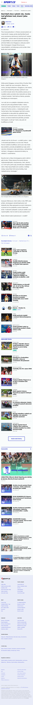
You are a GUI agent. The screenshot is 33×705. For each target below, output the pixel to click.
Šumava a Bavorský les (5, 623)
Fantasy (4, 6)
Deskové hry (3, 662)
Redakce (3, 669)
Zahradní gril (13, 650)
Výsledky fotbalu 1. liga (5, 604)
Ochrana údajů (20, 671)
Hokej (13, 6)
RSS (2, 671)
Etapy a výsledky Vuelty (22, 586)
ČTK (22, 687)
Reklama (3, 678)
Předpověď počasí (9, 636)
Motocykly (15, 400)
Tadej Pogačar (20, 589)
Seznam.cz (24, 2)
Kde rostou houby (17, 636)
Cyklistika (15, 259)
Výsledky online (29, 6)
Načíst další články (16, 438)
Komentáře (4, 449)
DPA (24, 687)
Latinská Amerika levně (5, 627)
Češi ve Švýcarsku (4, 625)
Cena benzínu (23, 636)
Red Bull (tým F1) (23, 241)
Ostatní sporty (16, 325)
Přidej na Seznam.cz (5, 679)
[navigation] (2, 2)
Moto (22, 6)
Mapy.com (3, 636)
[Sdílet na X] (31, 235)
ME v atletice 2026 (5, 607)
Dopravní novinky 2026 (22, 623)
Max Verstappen (5, 243)
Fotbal (9, 6)
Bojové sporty (16, 378)
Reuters (26, 687)
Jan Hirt (18, 587)
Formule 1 (15, 127)
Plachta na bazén (7, 648)
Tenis (18, 6)
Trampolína (14, 648)
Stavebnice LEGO (11, 660)
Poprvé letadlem (4, 622)
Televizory (9, 662)
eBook (4, 26)
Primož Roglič (20, 591)
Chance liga (3, 602)
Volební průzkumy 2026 (6, 586)
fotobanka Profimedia (5, 688)
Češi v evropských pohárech (6, 638)
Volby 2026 (3, 584)
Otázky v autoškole (21, 627)
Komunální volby (4, 592)
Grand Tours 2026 (20, 592)
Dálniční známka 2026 (21, 622)
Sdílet (10, 26)
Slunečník (19, 648)
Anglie (14, 313)
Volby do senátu (4, 591)
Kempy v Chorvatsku (5, 620)
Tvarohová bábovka (21, 607)
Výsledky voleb (4, 587)
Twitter (2, 676)
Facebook (3, 673)
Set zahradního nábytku (6, 650)
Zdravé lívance (20, 605)
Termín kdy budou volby (6, 589)
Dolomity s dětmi (4, 629)
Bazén (2, 648)
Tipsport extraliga (4, 605)
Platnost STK (19, 629)
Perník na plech (20, 611)
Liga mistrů (15, 282)
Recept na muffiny (21, 604)
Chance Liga (15, 306)
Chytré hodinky (14, 662)
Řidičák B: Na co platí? (21, 625)
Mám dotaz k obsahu (21, 673)
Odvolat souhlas (20, 676)
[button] (16, 64)
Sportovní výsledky (17, 367)
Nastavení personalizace (22, 678)
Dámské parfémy (19, 660)
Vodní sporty (16, 423)
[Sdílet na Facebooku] (28, 235)
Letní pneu (25, 660)
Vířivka (18, 650)
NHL (2, 611)
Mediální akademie (21, 674)
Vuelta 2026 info (20, 584)
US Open (15, 270)
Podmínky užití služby (21, 669)
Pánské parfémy (21, 662)
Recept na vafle (20, 609)
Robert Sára (8, 21)
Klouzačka (23, 648)
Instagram (3, 674)
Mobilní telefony (4, 660)
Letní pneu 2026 (20, 620)
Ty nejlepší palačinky (21, 602)
